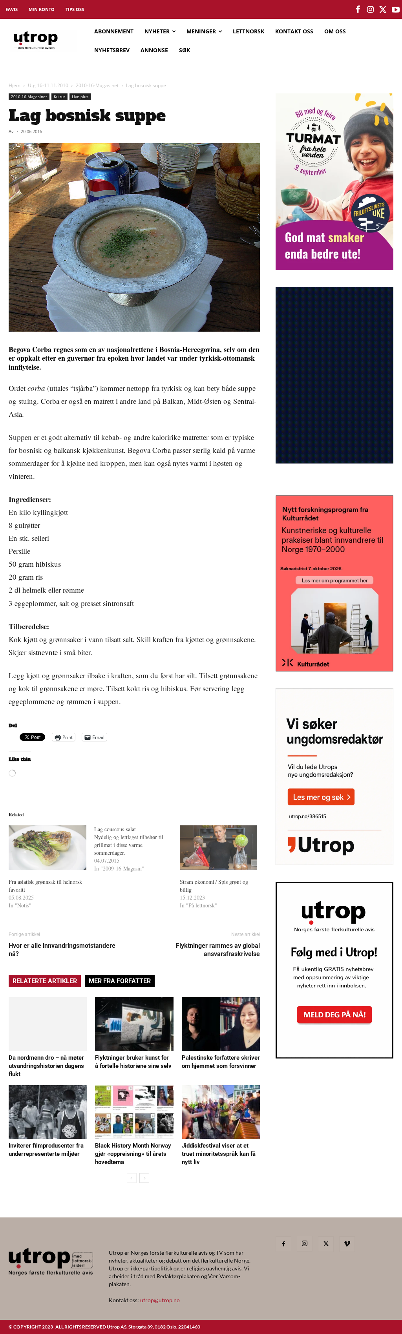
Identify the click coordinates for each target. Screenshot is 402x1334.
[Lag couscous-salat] (137, 848)
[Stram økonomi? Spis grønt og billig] (219, 847)
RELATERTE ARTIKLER (45, 981)
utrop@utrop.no (160, 1300)
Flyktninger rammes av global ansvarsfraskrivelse (218, 950)
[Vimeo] (347, 1244)
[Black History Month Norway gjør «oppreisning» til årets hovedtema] (134, 1112)
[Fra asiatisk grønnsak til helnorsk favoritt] (47, 847)
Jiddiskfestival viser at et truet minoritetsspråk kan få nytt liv (219, 1154)
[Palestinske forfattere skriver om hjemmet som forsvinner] (221, 1024)
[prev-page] (132, 1178)
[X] (326, 1244)
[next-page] (144, 1178)
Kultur (59, 96)
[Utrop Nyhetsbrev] (334, 1056)
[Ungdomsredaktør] (334, 862)
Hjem (14, 85)
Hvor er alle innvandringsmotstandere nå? (62, 950)
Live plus (80, 96)
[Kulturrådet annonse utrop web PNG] (334, 669)
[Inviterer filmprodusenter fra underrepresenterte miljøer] (48, 1112)
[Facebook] (283, 1244)
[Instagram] (304, 1244)
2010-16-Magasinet (97, 85)
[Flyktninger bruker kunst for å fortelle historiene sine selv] (134, 1024)
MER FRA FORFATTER (120, 981)
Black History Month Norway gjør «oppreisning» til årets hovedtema (133, 1154)
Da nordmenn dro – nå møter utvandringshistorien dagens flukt (46, 1066)
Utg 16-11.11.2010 (48, 85)
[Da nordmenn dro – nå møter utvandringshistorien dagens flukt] (48, 1024)
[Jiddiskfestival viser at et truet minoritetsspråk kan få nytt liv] (221, 1112)
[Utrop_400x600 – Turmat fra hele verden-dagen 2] (334, 267)
